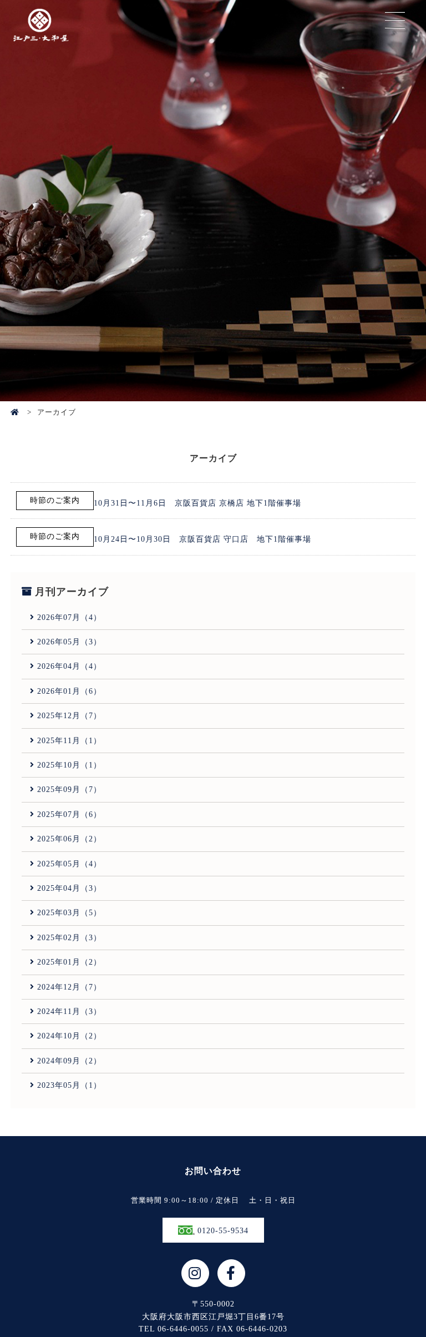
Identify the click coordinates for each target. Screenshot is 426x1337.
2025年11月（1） (69, 740)
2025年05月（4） (69, 864)
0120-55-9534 (221, 1231)
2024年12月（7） (69, 987)
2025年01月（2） (69, 962)
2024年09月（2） (69, 1061)
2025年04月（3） (69, 888)
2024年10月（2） (69, 1036)
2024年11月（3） (69, 1011)
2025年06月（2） (69, 839)
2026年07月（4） (69, 617)
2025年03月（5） (69, 913)
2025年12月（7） (69, 716)
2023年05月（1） (69, 1085)
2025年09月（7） (69, 789)
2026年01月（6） (69, 691)
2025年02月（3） (69, 938)
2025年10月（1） (69, 765)
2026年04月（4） (69, 666)
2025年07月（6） (69, 814)
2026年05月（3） (69, 642)
